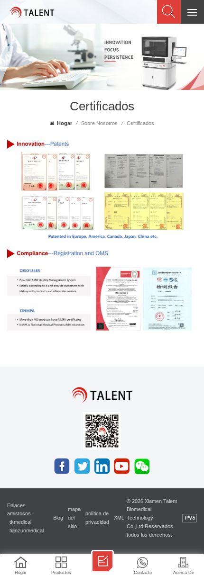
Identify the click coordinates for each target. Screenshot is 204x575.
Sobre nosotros (99, 123)
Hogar (64, 123)
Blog (58, 518)
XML (119, 518)
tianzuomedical (26, 530)
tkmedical (20, 522)
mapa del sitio (74, 517)
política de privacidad (97, 518)
